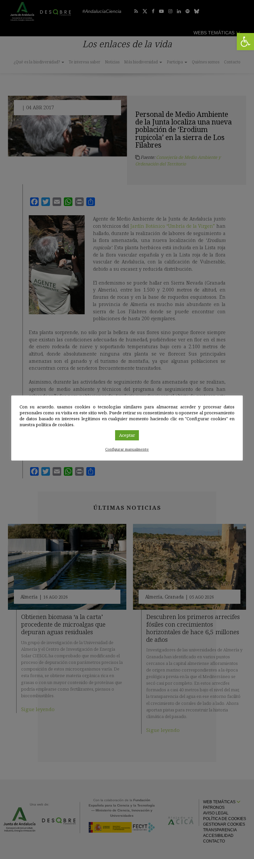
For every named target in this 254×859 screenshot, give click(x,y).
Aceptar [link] (127, 435)
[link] (245, 41)
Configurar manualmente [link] (127, 449)
